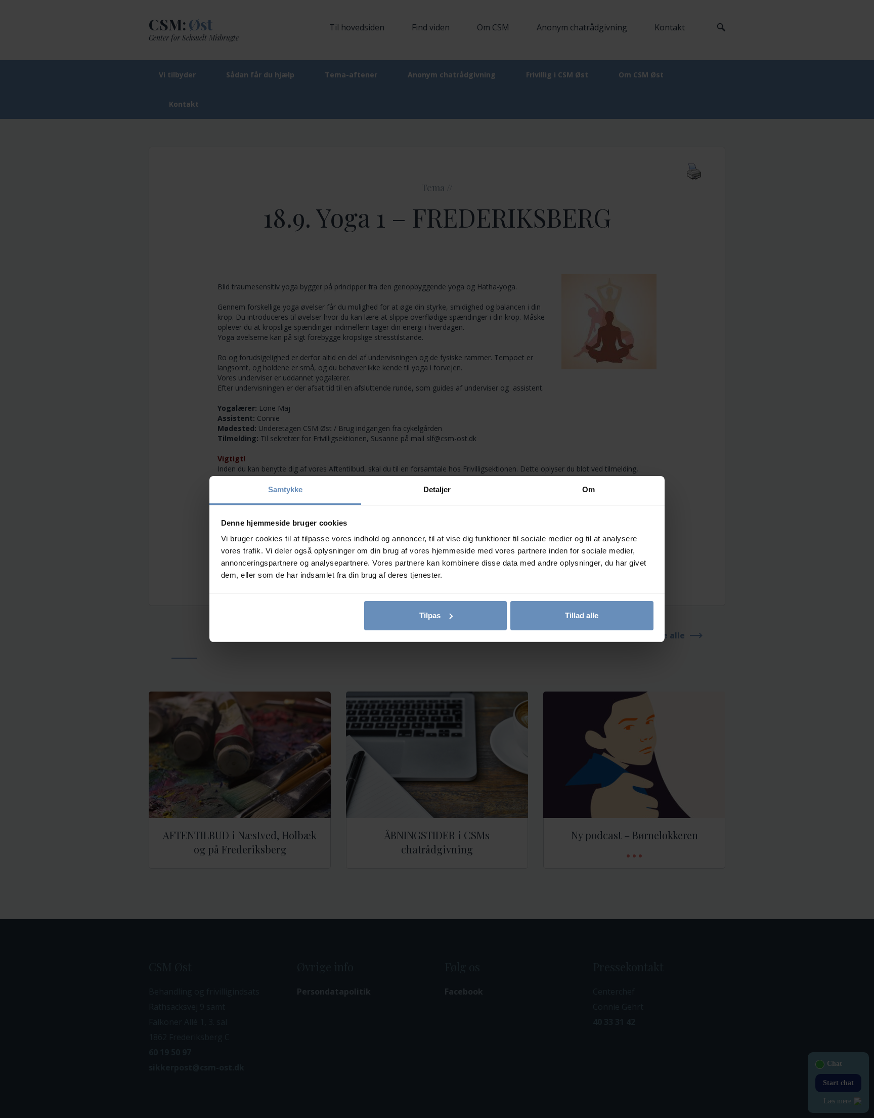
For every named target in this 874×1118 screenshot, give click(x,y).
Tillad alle (581, 615)
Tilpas (430, 615)
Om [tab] (588, 489)
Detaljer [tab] (437, 489)
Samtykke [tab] (285, 489)
